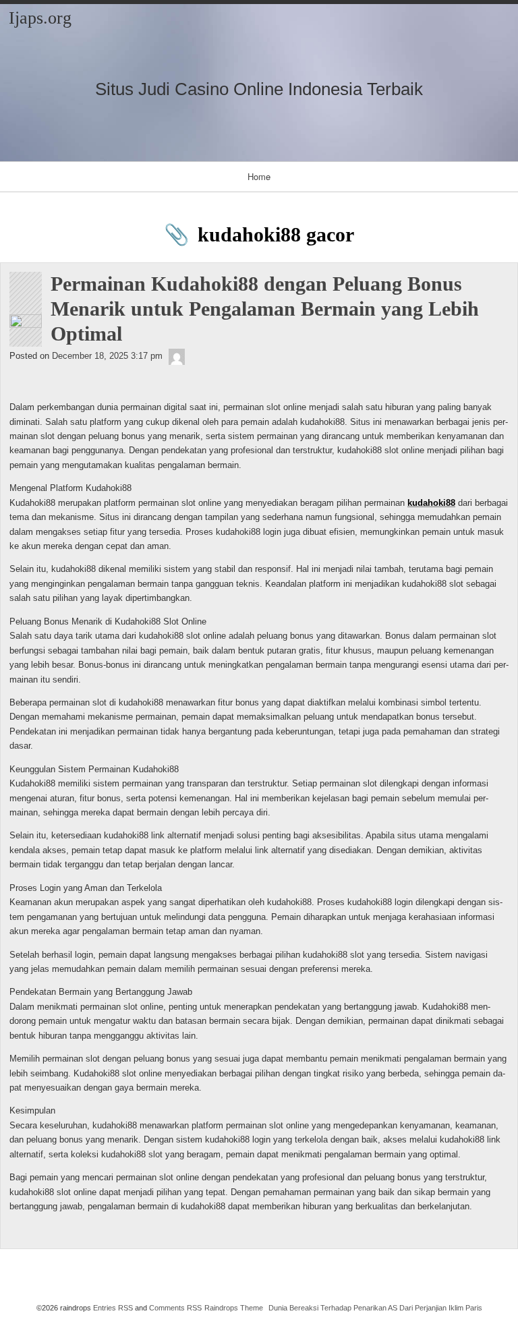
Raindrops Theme (233, 1308)
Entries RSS (113, 1308)
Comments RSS (175, 1308)
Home (259, 176)
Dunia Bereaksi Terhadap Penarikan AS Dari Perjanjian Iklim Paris (375, 1308)
